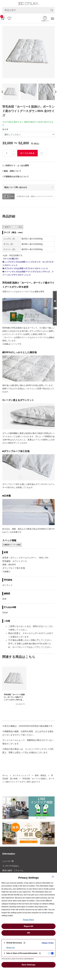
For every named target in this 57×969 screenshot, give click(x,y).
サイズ (5, 129)
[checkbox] (51, 953)
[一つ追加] (13, 151)
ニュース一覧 (8, 861)
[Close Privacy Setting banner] (53, 876)
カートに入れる (27, 153)
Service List (10, 947)
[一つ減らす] (13, 154)
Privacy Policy (28, 920)
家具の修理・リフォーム (12, 870)
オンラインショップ (21, 775)
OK (28, 933)
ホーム (5, 775)
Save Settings (28, 964)
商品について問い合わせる (15, 187)
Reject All (28, 926)
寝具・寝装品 (40, 775)
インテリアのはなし (10, 866)
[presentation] (2, 92)
